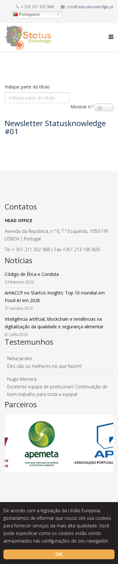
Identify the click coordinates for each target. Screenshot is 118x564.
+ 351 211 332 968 (37, 6)
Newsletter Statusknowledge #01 (55, 127)
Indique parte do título (28, 87)
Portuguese (29, 14)
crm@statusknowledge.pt (90, 6)
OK (59, 554)
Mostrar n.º (81, 107)
